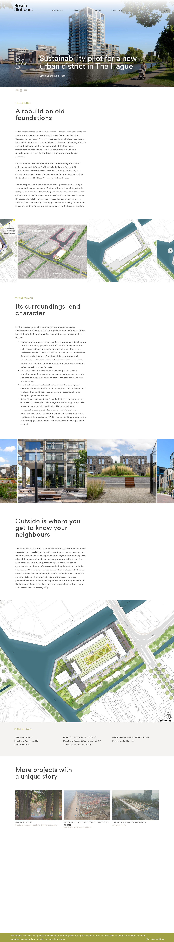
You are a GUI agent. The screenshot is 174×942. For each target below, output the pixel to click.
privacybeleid (36, 939)
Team (98, 10)
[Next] (170, 250)
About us (78, 10)
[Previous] (3, 250)
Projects (57, 10)
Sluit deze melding (155, 939)
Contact (117, 10)
